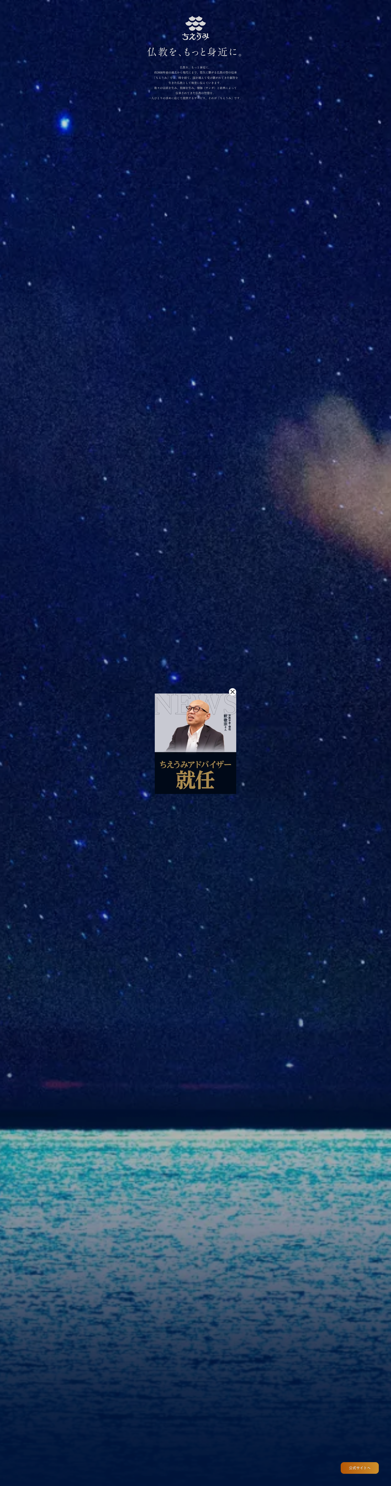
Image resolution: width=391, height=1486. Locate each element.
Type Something (195, 125)
